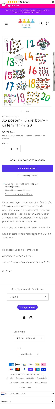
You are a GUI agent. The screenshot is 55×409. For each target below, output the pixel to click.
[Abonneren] (45, 296)
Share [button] (9, 271)
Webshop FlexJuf (25, 374)
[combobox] (27, 393)
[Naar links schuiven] (21, 111)
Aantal (5, 143)
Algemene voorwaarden (21, 383)
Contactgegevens (29, 387)
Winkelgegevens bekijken (19, 194)
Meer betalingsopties (27, 175)
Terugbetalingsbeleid (25, 378)
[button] (6, 23)
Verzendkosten (19, 136)
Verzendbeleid (41, 383)
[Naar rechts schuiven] (33, 111)
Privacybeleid (42, 378)
